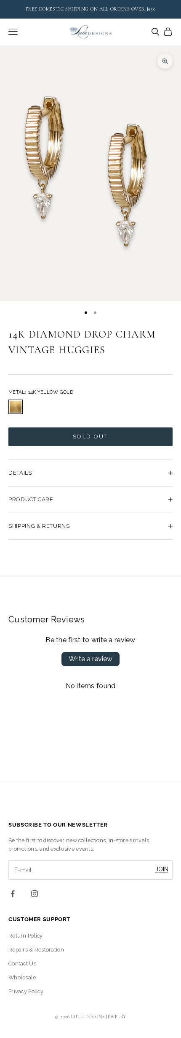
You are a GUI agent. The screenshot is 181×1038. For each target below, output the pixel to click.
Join (161, 869)
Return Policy (25, 936)
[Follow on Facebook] (12, 893)
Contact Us (22, 963)
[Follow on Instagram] (34, 893)
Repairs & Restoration (36, 949)
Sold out (90, 436)
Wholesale (22, 977)
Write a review (90, 659)
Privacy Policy (25, 991)
